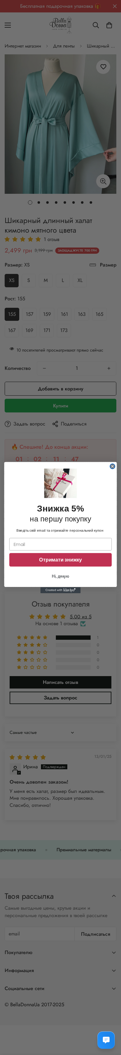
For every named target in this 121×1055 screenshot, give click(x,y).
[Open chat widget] (106, 1040)
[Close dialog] (112, 466)
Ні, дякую (60, 576)
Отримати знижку (60, 559)
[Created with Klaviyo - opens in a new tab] (60, 590)
